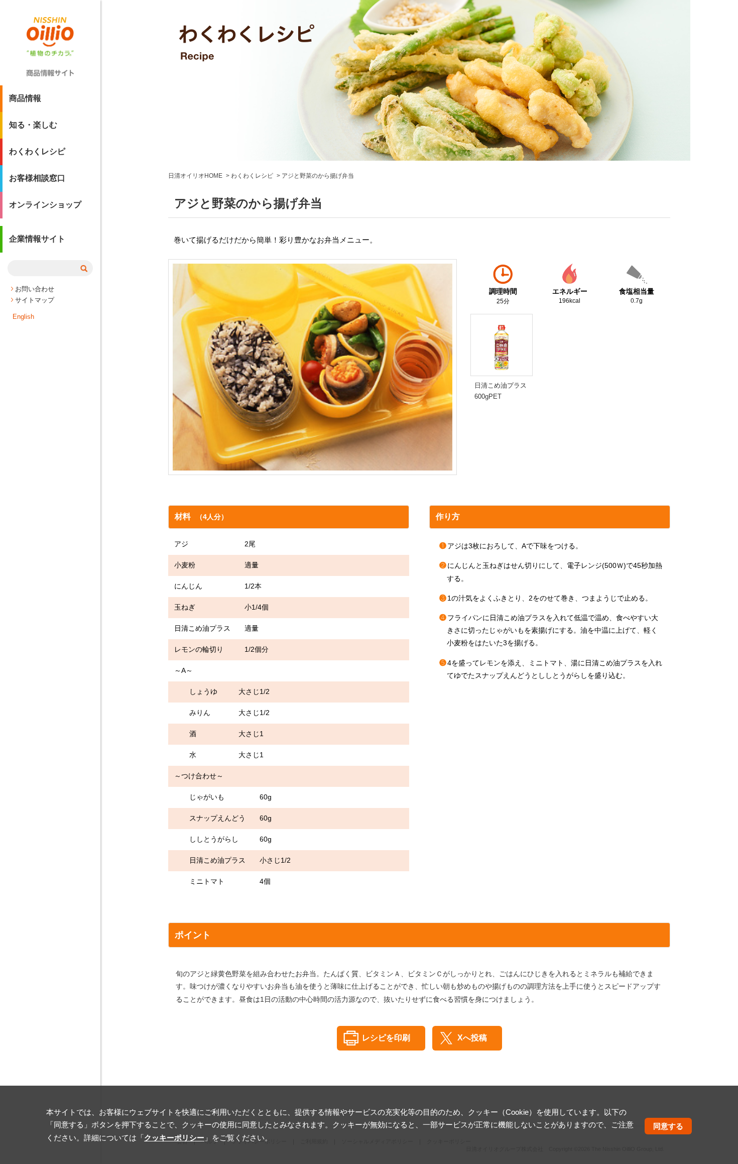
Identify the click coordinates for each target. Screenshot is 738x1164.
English (23, 316)
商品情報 (25, 98)
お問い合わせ (34, 289)
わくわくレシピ (37, 151)
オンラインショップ (45, 204)
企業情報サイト (37, 239)
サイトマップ (34, 300)
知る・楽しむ (33, 125)
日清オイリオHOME (195, 175)
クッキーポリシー (174, 1137)
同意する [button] (668, 1126)
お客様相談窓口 (37, 178)
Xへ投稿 (472, 1037)
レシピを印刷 (386, 1037)
